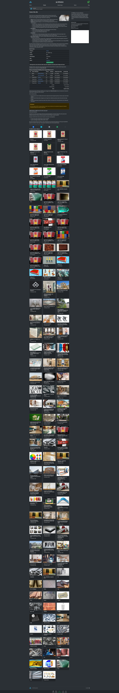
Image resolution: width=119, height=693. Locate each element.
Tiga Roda (48, 60)
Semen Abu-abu (41, 73)
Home (30, 5)
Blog (89, 5)
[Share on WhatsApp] (57, 127)
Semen (47, 50)
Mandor (39, 82)
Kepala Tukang (40, 81)
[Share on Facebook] (33, 127)
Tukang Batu (40, 79)
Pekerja (39, 77)
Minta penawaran (50, 62)
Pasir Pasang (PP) (41, 75)
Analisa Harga (60, 5)
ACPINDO (59, 2)
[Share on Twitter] (41, 127)
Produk (44, 5)
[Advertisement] (80, 36)
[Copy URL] (65, 127)
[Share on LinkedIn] (49, 127)
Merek (75, 5)
